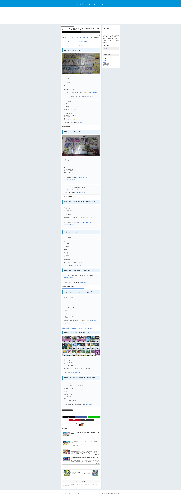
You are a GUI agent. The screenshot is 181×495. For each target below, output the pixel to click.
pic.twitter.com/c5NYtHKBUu (69, 179)
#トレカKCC (92, 92)
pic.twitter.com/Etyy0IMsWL (69, 224)
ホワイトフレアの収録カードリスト (110, 31)
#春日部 (96, 92)
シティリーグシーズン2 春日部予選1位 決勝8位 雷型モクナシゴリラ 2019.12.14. (78, 328)
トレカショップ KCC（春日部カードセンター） (77, 37)
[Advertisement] (90, 17)
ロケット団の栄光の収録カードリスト (110, 38)
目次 (80, 45)
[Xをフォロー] (80, 425)
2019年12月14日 (93, 96)
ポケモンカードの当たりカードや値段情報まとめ (111, 41)
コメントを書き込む (81, 481)
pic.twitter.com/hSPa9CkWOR (76, 93)
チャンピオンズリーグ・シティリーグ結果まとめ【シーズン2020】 (75, 41)
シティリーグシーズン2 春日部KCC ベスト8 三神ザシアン (73, 288)
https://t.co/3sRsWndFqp (68, 277)
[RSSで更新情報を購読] (82, 425)
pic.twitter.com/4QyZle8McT (69, 369)
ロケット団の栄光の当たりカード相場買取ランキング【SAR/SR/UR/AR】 (111, 36)
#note (93, 275)
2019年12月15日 (83, 282)
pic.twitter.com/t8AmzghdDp (91, 320)
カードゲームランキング (107, 65)
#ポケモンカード (67, 93)
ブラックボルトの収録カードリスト (110, 33)
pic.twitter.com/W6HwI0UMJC (77, 189)
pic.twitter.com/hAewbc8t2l (80, 119)
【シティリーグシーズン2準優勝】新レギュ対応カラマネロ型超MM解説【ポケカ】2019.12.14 (80, 198)
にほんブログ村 (106, 62)
